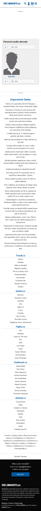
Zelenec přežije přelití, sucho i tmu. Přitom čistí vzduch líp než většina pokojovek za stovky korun (20, 219)
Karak (20, 426)
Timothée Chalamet (20, 393)
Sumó (20, 349)
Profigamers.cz (19, 438)
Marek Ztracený (20, 384)
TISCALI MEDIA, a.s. (22, 505)
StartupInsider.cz (20, 448)
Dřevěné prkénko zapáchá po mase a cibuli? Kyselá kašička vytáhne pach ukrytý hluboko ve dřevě (21, 163)
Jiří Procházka (20, 355)
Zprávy (14, 435)
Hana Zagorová (20, 372)
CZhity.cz (9, 446)
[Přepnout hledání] (25, 3)
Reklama (4, 503)
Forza (20, 310)
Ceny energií (20, 277)
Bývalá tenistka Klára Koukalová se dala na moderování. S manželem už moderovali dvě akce (20, 246)
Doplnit (20, 474)
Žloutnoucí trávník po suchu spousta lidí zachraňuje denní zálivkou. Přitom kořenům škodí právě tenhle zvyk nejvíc (20, 112)
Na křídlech (20, 423)
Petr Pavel (20, 369)
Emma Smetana (20, 390)
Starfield (20, 301)
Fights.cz (20, 326)
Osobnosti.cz (20, 362)
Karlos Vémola (20, 352)
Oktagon (20, 333)
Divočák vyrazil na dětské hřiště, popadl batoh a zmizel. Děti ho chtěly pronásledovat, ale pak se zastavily (20, 211)
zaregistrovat (24, 467)
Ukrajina (20, 262)
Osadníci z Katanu (20, 408)
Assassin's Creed (20, 298)
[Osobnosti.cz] (11, 3)
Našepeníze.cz (19, 446)
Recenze (20, 295)
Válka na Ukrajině (20, 265)
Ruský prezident (20, 274)
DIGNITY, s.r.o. (6, 507)
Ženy (25, 435)
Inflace (20, 259)
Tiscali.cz (20, 255)
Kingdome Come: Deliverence (20, 322)
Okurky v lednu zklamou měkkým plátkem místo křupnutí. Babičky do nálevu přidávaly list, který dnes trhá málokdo (20, 127)
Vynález (20, 287)
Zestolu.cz (20, 397)
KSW (20, 343)
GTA (20, 304)
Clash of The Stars (20, 336)
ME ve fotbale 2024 (20, 271)
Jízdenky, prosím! (20, 429)
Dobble (20, 414)
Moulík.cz (15, 443)
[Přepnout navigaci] (29, 3)
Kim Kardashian (20, 378)
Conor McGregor (20, 358)
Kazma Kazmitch (20, 375)
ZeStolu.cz (30, 438)
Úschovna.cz (32, 441)
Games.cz (20, 290)
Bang (20, 405)
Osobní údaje (18, 503)
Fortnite (20, 313)
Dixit (20, 417)
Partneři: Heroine (20, 456)
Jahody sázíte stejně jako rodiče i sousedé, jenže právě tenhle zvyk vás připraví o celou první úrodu (20, 154)
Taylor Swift (20, 387)
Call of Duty (20, 316)
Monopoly (20, 411)
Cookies (10, 503)
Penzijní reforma (20, 283)
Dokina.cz (31, 443)
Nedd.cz (8, 443)
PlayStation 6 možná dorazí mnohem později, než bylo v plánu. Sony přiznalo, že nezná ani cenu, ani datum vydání (20, 228)
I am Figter (21, 346)
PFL (20, 339)
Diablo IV (20, 307)
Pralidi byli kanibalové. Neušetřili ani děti (20, 169)
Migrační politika (20, 268)
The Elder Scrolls (20, 319)
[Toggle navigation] (36, 3)
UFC (20, 330)
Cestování (32, 435)
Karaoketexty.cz (20, 441)
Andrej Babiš (20, 366)
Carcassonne (20, 402)
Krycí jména (20, 420)
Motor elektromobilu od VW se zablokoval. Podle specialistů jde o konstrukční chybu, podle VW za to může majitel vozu (20, 193)
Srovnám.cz (30, 446)
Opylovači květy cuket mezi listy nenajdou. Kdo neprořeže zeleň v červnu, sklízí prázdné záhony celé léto (20, 237)
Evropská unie (21, 280)
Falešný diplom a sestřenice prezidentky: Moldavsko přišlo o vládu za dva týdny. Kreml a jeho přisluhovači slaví (20, 202)
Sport (20, 435)
